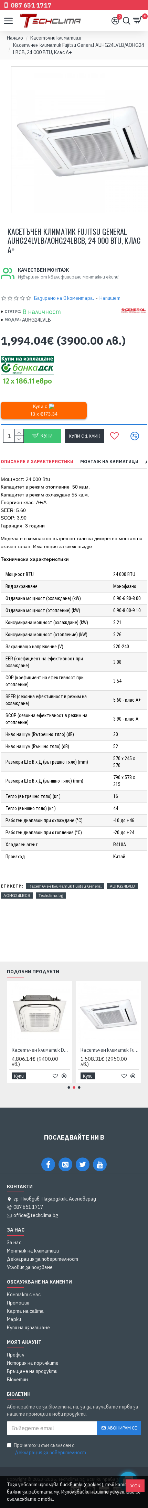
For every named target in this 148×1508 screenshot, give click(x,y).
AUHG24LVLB (122, 886)
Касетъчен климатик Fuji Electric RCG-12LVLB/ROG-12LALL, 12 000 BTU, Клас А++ (110, 1050)
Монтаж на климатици (109, 461)
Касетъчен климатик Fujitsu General (65, 886)
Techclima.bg (51, 895)
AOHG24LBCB (16, 895)
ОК (137, 1486)
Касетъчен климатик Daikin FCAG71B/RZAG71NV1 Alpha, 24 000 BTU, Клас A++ (41, 1050)
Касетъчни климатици (55, 38)
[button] (69, 1087)
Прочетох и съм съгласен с (50, 1449)
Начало (15, 38)
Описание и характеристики (37, 461)
